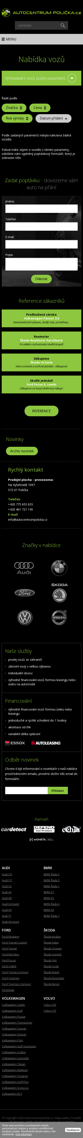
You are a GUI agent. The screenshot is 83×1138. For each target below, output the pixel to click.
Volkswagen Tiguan (14, 1064)
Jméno (9, 201)
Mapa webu (62, 1118)
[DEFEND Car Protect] (44, 831)
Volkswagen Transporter (17, 1022)
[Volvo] (59, 617)
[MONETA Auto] (41, 840)
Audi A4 (6, 910)
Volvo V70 (50, 1011)
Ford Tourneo (10, 978)
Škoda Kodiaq (52, 936)
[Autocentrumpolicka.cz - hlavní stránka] (41, 11)
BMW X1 (49, 892)
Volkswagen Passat (13, 1017)
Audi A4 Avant (10, 904)
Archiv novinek (22, 451)
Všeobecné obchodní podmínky (54, 1122)
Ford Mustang (10, 936)
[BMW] (59, 568)
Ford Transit (9, 948)
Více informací (23, 1134)
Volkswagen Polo (12, 1040)
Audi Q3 (7, 874)
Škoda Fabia (51, 942)
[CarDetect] (13, 830)
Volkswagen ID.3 (12, 1094)
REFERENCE (41, 411)
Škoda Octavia (53, 948)
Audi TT (6, 916)
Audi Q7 (7, 880)
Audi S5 (6, 886)
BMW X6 (49, 910)
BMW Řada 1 (51, 886)
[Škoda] (59, 592)
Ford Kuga (8, 990)
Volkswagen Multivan (15, 1070)
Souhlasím (73, 1130)
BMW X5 (49, 898)
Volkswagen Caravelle (15, 1058)
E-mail (9, 237)
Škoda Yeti (50, 960)
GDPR (28, 1122)
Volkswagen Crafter (14, 1052)
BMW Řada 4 (51, 904)
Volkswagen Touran (14, 1028)
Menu (11, 39)
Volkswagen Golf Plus (15, 1082)
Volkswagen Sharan (14, 1034)
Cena (38, 107)
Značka (12, 107)
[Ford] (24, 592)
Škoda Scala (51, 966)
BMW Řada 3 (51, 874)
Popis (9, 255)
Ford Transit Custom (14, 942)
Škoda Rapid (51, 972)
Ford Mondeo (10, 954)
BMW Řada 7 (51, 916)
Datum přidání (51, 118)
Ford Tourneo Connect (16, 984)
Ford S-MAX (9, 966)
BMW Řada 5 (51, 880)
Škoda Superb (53, 954)
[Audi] (24, 568)
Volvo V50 (50, 1005)
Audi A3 (6, 892)
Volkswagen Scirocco (15, 1088)
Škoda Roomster (54, 978)
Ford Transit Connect (15, 972)
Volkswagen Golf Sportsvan (19, 1046)
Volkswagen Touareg (15, 1076)
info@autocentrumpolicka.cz (27, 520)
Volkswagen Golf (12, 1011)
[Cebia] (71, 832)
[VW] (24, 617)
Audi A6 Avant (10, 922)
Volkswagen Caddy (13, 1005)
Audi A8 (6, 898)
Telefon (10, 219)
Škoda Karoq (51, 984)
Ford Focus (9, 960)
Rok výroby (15, 118)
